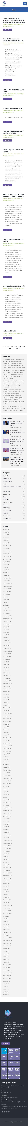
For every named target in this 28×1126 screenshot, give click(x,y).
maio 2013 (6, 957)
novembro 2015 (7, 875)
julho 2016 (6, 854)
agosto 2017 (6, 819)
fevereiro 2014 (7, 932)
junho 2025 (6, 567)
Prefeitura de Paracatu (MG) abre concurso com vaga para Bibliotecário (17, 450)
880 (10, 348)
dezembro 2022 (7, 648)
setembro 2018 (7, 783)
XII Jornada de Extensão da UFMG (12, 108)
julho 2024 (6, 597)
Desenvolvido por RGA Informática (14, 1122)
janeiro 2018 (6, 805)
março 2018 (6, 800)
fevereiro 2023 (7, 643)
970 (17, 348)
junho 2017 (6, 824)
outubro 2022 (7, 654)
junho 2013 (6, 954)
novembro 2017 (7, 810)
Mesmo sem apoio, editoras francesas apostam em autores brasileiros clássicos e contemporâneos (14, 408)
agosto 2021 (6, 691)
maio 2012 (6, 989)
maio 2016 (6, 859)
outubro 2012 (7, 975)
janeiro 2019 (6, 773)
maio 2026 (6, 537)
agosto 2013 (6, 948)
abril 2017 (6, 829)
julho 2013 (6, 951)
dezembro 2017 (7, 808)
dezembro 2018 (7, 775)
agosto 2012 (6, 981)
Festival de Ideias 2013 (9, 331)
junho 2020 (6, 727)
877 (16, 346)
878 (20, 346)
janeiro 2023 (6, 645)
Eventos (5, 24)
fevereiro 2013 (7, 965)
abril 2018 (6, 797)
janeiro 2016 (6, 870)
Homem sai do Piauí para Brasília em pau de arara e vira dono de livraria (13, 195)
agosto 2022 (6, 659)
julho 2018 (6, 789)
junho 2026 (6, 535)
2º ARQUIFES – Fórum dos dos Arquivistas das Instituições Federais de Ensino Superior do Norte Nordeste (14, 20)
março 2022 (6, 673)
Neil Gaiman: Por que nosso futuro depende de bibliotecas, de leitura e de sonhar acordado (13, 385)
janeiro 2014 (6, 935)
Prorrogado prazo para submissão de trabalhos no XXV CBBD (13, 132)
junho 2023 (6, 632)
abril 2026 (6, 540)
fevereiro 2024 (7, 610)
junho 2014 (6, 921)
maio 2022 (6, 667)
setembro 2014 (7, 913)
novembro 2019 (7, 746)
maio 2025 (6, 570)
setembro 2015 (7, 881)
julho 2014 (6, 919)
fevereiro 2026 (7, 545)
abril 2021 (6, 702)
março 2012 (6, 994)
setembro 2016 (7, 848)
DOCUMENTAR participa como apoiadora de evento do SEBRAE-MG (13, 40)
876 (12, 346)
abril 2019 (6, 764)
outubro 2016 (7, 846)
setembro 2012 (7, 978)
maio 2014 (6, 924)
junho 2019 (6, 759)
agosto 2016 (6, 851)
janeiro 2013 (6, 967)
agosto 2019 (6, 754)
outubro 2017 (7, 813)
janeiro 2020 (6, 740)
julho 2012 (6, 984)
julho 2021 (6, 694)
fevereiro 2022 (7, 675)
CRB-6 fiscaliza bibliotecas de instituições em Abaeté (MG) (17, 441)
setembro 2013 (7, 946)
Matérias (5, 43)
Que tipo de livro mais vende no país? (14, 286)
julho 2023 (6, 629)
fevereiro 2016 (7, 867)
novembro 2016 (7, 843)
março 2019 (6, 767)
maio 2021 (6, 700)
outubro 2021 (7, 686)
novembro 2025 (7, 553)
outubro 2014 (7, 911)
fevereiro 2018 (7, 802)
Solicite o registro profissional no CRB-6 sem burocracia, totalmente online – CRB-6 (14, 372)
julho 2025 (6, 564)
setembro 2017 (7, 816)
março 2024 (6, 608)
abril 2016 (6, 862)
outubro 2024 (7, 589)
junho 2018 (6, 792)
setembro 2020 (7, 721)
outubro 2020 (7, 718)
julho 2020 (6, 724)
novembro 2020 (7, 716)
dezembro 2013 (7, 938)
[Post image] (6, 423)
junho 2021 (6, 697)
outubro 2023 (7, 621)
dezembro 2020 (7, 713)
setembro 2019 (7, 751)
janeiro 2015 (6, 902)
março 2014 (6, 929)
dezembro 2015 (7, 873)
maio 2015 (6, 892)
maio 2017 (6, 827)
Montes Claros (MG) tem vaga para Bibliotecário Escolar (17, 423)
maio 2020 (6, 729)
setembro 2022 (7, 656)
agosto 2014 (6, 916)
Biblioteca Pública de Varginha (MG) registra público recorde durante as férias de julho (16, 460)
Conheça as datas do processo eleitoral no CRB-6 (17, 432)
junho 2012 (6, 986)
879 (24, 346)
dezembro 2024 (7, 583)
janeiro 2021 (6, 710)
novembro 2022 (7, 651)
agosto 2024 (6, 594)
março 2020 (6, 735)
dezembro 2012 (7, 970)
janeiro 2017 (6, 838)
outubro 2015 (7, 878)
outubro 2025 (7, 556)
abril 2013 (6, 959)
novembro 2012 (7, 973)
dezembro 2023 (7, 616)
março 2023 (6, 640)
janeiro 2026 (6, 548)
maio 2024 (6, 602)
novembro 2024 (7, 586)
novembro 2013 (7, 940)
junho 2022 (6, 664)
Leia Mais (7, 29)
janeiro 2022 (6, 678)
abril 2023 (6, 637)
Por (10, 24)
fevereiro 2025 (7, 578)
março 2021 (6, 705)
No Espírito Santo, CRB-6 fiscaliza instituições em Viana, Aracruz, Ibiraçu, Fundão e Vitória (14, 365)
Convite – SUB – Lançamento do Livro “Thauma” (13, 90)
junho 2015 (6, 889)
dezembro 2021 (7, 681)
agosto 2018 (6, 786)
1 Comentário (6, 44)
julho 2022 (6, 662)
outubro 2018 (7, 781)
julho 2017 (6, 821)
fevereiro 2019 (7, 770)
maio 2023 (6, 635)
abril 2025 (6, 572)
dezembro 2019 (7, 743)
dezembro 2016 (7, 840)
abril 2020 (6, 732)
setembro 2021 (7, 689)
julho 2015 (6, 886)
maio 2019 (6, 762)
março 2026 (6, 543)
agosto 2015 (6, 883)
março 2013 (6, 962)
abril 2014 (6, 927)
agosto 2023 (6, 627)
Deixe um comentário (8, 26)
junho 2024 (6, 599)
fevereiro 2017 (7, 835)
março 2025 (6, 575)
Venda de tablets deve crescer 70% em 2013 (13, 240)
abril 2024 (6, 605)
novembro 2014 (7, 908)
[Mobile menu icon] (25, 3)
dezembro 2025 (7, 551)
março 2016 (6, 865)
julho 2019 (6, 756)
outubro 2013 (7, 943)
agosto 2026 (6, 529)
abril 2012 (6, 992)
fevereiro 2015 (7, 900)
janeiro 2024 (6, 613)
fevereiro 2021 (7, 708)
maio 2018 (6, 794)
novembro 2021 (7, 683)
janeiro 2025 (6, 581)
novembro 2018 (7, 778)
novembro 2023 (7, 618)
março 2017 (6, 832)
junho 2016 (6, 856)
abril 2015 (6, 894)
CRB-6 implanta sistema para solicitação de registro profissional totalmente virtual (13, 376)
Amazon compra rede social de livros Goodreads (13, 151)
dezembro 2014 (7, 905)
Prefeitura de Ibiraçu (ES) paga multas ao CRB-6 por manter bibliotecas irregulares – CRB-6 (13, 361)
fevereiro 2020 (7, 737)
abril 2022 (6, 670)
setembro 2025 (7, 559)
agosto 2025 (6, 562)
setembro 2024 (7, 591)
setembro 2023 (7, 624)
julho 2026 (6, 532)
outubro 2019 (7, 748)
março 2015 (6, 897)
